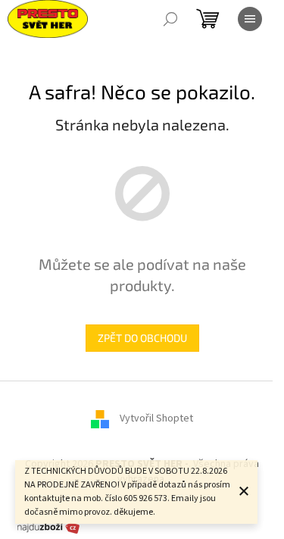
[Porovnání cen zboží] (48, 526)
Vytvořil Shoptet (156, 419)
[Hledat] (170, 19)
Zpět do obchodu (142, 337)
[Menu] (250, 19)
